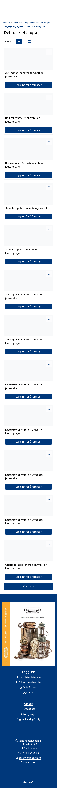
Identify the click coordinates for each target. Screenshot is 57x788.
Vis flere (28, 586)
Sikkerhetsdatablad (30, 682)
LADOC (30, 692)
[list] (19, 41)
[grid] (29, 41)
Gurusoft (28, 782)
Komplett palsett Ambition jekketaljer (27, 208)
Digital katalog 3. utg (28, 719)
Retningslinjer (28, 714)
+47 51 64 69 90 (30, 753)
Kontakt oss (28, 709)
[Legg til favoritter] (49, 52)
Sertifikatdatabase (30, 677)
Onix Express (30, 687)
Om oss (28, 703)
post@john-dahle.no (30, 757)
